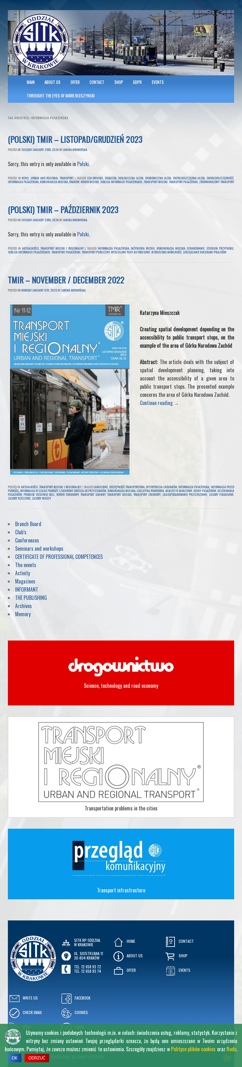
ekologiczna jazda (130, 178)
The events (25, 565)
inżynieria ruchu (143, 248)
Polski (83, 164)
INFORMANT (27, 589)
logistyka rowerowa (150, 490)
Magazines (25, 581)
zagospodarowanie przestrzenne (184, 494)
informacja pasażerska (23, 181)
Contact (96, 82)
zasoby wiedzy (41, 498)
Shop (118, 82)
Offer (75, 82)
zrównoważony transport (216, 181)
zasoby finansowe (221, 494)
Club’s (20, 532)
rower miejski (90, 181)
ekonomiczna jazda (158, 178)
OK (15, 1058)
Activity (22, 573)
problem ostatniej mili (39, 494)
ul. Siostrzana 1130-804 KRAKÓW (88, 955)
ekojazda (111, 178)
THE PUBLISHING (31, 597)
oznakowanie (196, 248)
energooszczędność (220, 178)
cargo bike (101, 486)
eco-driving (95, 178)
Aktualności (30, 248)
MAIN (31, 82)
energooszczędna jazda (189, 178)
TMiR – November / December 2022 (67, 280)
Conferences (27, 540)
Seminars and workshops (39, 548)
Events (158, 82)
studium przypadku (219, 248)
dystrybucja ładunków (161, 486)
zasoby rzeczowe (19, 498)
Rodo (231, 1049)
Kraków (74, 181)
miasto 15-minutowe (178, 490)
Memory (23, 614)
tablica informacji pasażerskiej (121, 181)
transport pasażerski (183, 181)
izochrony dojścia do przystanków (82, 490)
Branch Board (28, 524)
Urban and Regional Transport (52, 178)
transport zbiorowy (146, 494)
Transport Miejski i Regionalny (62, 248)
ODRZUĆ (36, 1058)
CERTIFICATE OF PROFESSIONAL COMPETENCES (59, 556)
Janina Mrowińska (75, 149)
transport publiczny (96, 252)
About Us (52, 82)
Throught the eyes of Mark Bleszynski (61, 95)
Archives (24, 606)
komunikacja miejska (54, 181)
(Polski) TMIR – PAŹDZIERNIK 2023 (63, 209)
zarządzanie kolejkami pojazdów (204, 252)
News (25, 178)
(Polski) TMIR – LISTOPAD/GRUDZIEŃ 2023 (75, 139)
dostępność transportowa (127, 486)
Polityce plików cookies (193, 1049)
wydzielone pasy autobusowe (130, 252)
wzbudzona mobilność (166, 252)
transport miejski (156, 181)
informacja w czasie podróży (39, 490)
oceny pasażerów (204, 490)
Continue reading (159, 403)
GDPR (137, 82)
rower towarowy (67, 494)
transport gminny (92, 494)
